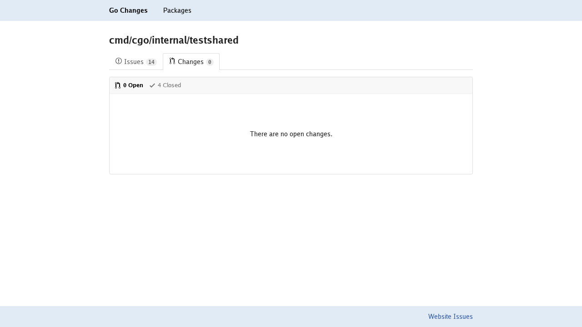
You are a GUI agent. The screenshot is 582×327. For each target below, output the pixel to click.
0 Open (133, 85)
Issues (139, 61)
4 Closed (169, 85)
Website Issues (450, 316)
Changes (194, 61)
